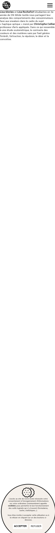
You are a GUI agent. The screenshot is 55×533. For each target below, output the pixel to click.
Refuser (36, 526)
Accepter (20, 526)
